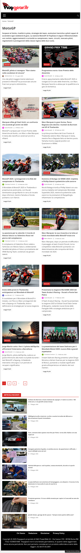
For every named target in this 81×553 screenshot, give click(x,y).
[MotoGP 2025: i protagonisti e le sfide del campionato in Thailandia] (20, 165)
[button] (78, 15)
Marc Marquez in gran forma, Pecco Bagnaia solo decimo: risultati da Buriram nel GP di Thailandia (59, 124)
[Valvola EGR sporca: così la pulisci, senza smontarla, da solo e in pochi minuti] (14, 472)
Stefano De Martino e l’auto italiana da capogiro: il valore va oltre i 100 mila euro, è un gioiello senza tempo (52, 401)
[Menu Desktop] (4, 15)
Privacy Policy (58, 533)
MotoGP (7, 64)
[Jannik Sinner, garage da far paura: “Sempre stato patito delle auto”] (14, 521)
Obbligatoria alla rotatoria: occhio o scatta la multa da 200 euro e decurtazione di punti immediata (50, 417)
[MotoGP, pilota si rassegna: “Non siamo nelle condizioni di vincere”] (20, 56)
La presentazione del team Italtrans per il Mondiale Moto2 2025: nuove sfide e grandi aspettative (60, 349)
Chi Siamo (21, 533)
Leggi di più (7, 88)
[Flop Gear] (15, 6)
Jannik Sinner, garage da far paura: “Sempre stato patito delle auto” (51, 515)
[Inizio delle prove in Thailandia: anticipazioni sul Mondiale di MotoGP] (20, 276)
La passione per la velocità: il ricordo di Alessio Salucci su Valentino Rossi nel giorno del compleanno (18, 235)
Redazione (32, 533)
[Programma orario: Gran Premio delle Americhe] (60, 56)
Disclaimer (45, 533)
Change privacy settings (73, 551)
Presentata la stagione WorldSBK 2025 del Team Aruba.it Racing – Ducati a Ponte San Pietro (60, 292)
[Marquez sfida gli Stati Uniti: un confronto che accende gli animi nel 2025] (20, 108)
